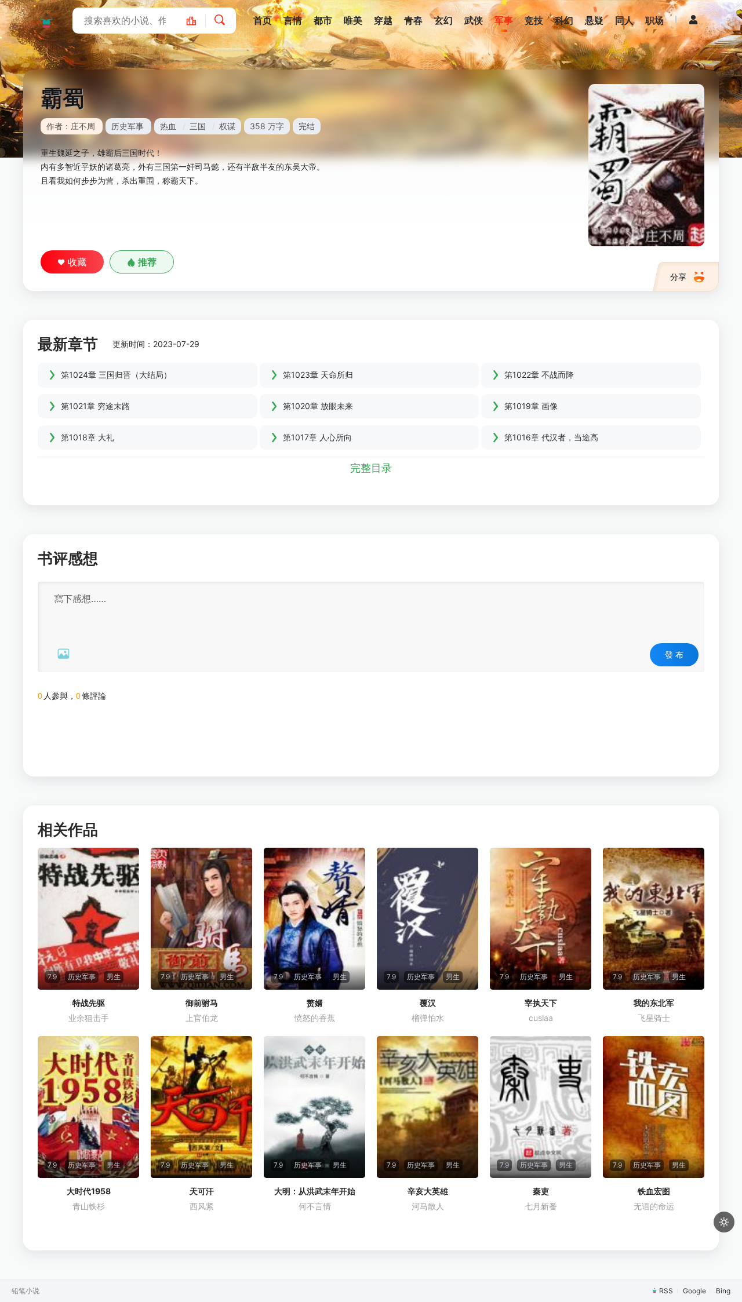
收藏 (77, 262)
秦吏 (541, 1191)
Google (694, 1290)
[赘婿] (314, 919)
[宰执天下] (540, 919)
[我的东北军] (653, 919)
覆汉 (428, 1003)
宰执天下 (541, 1003)
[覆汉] (427, 919)
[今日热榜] (197, 21)
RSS (666, 1290)
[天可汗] (201, 1107)
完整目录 (371, 468)
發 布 (674, 654)
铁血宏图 (654, 1191)
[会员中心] (693, 19)
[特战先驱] (88, 919)
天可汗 (202, 1191)
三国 (198, 126)
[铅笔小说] (46, 20)
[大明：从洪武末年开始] (314, 1107)
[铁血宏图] (653, 1107)
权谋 (227, 126)
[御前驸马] (201, 919)
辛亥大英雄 (428, 1191)
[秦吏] (540, 1107)
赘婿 (315, 1003)
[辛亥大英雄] (427, 1107)
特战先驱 (88, 1003)
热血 (168, 126)
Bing (723, 1290)
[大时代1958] (88, 1107)
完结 (307, 126)
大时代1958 (89, 1191)
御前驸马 (202, 1003)
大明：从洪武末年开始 (314, 1191)
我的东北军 (654, 1003)
